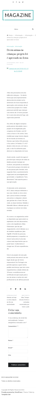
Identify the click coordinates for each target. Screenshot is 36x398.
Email (10, 348)
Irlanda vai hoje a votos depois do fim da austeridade (11, 301)
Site (9, 355)
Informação (10, 46)
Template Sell (5, 394)
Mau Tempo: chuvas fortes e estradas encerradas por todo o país (24, 302)
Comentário (12, 326)
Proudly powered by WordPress (12, 392)
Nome (10, 340)
